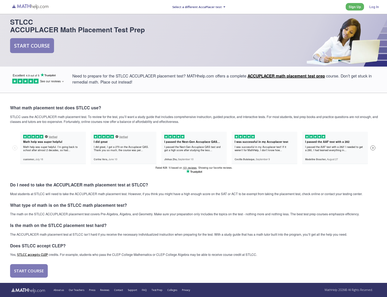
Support (132, 290)
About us (59, 290)
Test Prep (157, 290)
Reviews (104, 290)
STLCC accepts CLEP (32, 254)
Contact (118, 290)
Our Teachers (76, 290)
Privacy (186, 290)
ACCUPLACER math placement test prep (286, 76)
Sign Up (355, 6)
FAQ (144, 290)
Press (92, 290)
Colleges (172, 290)
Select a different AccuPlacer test (197, 7)
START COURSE (32, 45)
